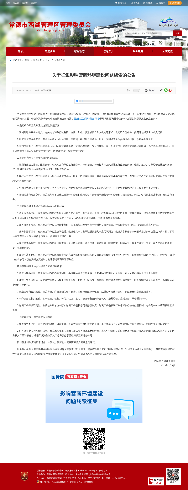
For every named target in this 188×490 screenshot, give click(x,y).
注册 (124, 3)
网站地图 (103, 470)
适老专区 (176, 3)
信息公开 (108, 51)
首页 (27, 60)
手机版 (136, 3)
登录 (120, 3)
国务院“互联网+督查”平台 (87, 118)
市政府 (25, 3)
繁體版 (149, 3)
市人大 (16, 3)
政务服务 (138, 51)
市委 (8, 3)
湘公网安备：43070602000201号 (54, 482)
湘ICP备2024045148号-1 (86, 470)
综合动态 (79, 51)
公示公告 (49, 60)
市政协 (34, 3)
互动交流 (167, 51)
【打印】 (152, 90)
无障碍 (162, 3)
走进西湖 (50, 51)
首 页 (21, 51)
